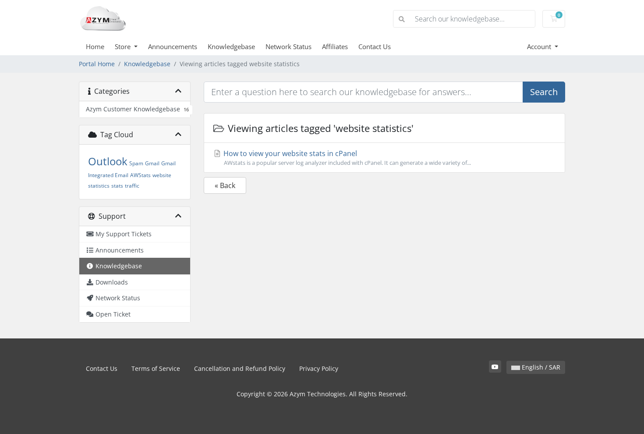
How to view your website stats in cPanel (346, 158)
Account (540, 46)
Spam (136, 163)
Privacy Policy (318, 368)
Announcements (172, 46)
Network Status (288, 46)
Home (95, 46)
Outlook (107, 161)
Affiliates (335, 46)
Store (123, 46)
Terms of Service (155, 368)
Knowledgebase (231, 46)
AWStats (140, 175)
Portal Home (97, 64)
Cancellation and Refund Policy (239, 368)
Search (544, 92)
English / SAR (540, 367)
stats (117, 185)
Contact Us (374, 46)
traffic (132, 185)
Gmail (152, 163)
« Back (225, 185)
